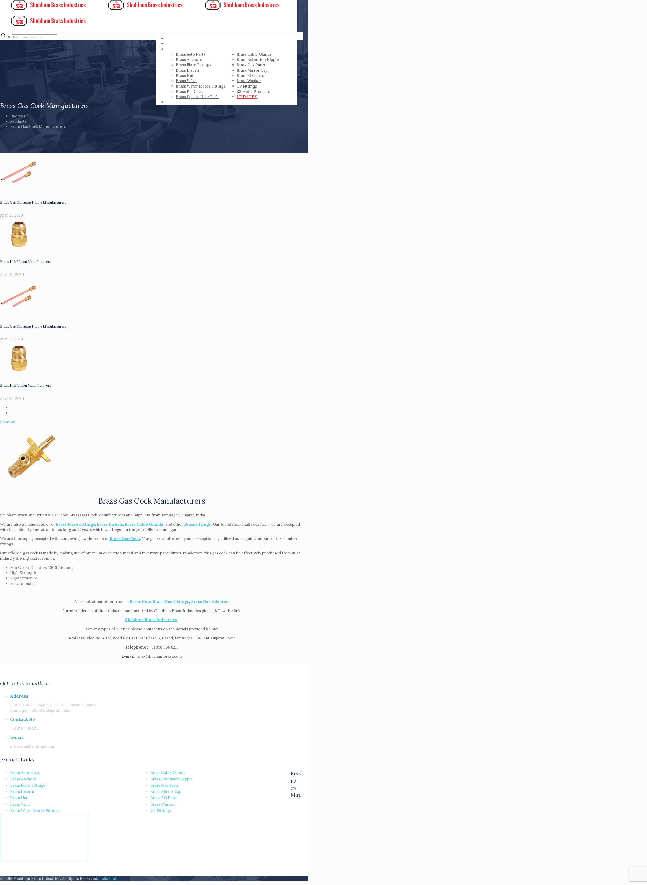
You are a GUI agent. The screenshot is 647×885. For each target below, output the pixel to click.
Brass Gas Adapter (209, 601)
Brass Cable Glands (144, 524)
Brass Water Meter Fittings (34, 810)
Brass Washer (162, 804)
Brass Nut (19, 797)
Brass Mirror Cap (165, 791)
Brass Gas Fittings (171, 601)
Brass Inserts (22, 791)
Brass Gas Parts (164, 785)
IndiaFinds (108, 878)
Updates (17, 116)
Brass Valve (20, 804)
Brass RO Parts (163, 797)
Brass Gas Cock (125, 538)
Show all (7, 422)
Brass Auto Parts (25, 772)
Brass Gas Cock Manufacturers (38, 126)
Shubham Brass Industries (151, 619)
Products (18, 121)
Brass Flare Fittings (75, 524)
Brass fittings (197, 524)
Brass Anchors (23, 778)
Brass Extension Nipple (171, 778)
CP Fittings (160, 810)
